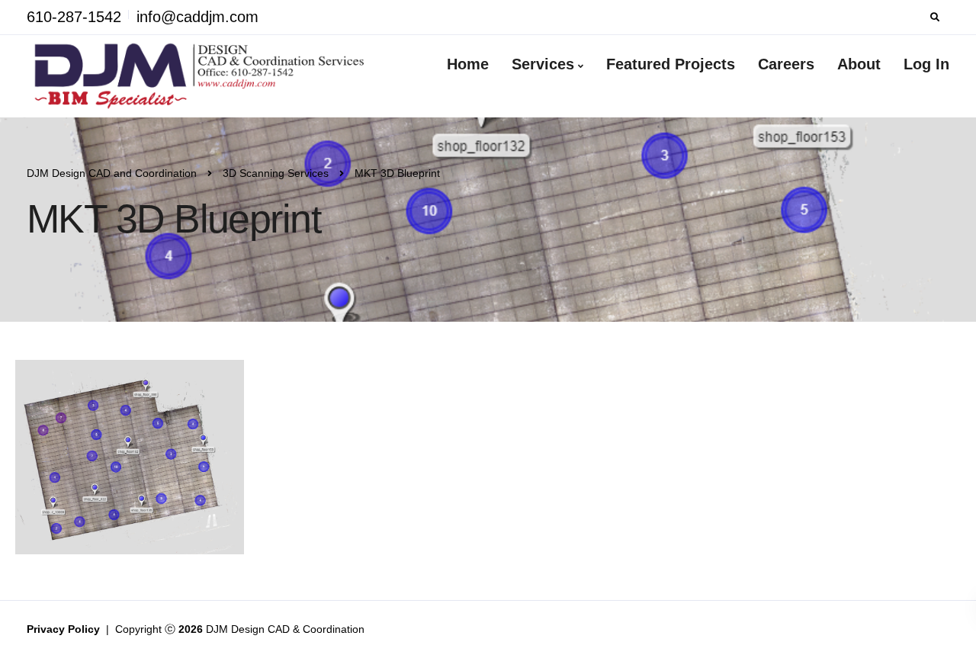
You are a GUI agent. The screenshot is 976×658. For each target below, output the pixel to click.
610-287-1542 (74, 16)
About (859, 64)
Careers (786, 64)
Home (468, 64)
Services (543, 64)
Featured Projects (670, 64)
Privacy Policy (65, 629)
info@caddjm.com (197, 16)
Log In (926, 64)
